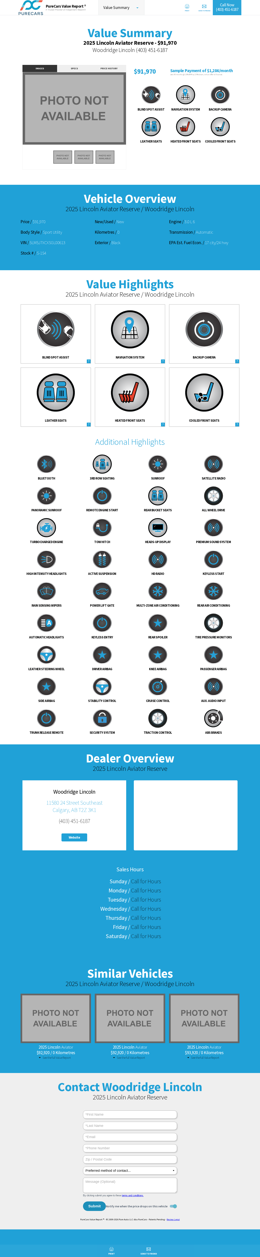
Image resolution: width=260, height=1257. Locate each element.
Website (74, 837)
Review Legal (173, 1219)
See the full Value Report (57, 1057)
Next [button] (130, 111)
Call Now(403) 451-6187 (227, 7)
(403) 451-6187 (151, 49)
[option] (74, 108)
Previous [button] (18, 111)
